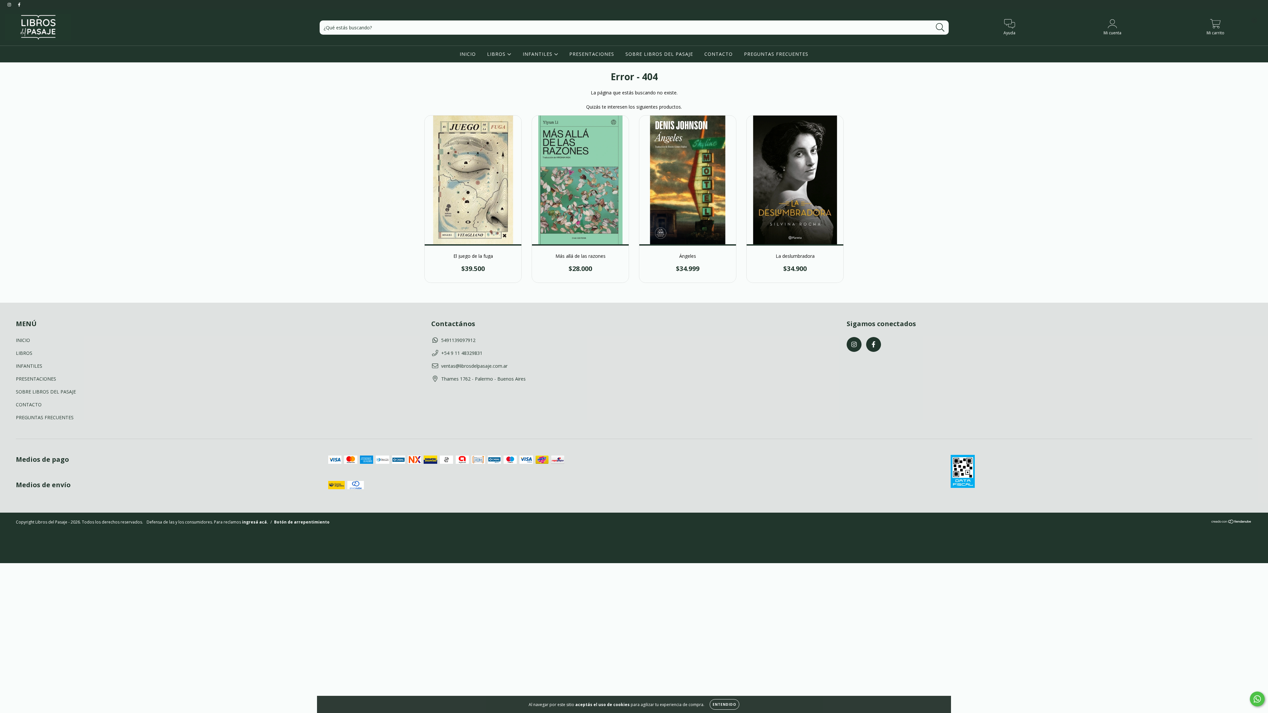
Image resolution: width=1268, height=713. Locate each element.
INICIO (468, 54)
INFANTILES (538, 54)
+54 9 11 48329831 (461, 353)
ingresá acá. (255, 522)
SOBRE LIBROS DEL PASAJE (659, 54)
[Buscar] (940, 27)
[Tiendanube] (1231, 522)
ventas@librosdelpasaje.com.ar (474, 366)
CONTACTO (718, 54)
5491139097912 (458, 340)
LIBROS (497, 54)
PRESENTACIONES (591, 54)
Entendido (724, 704)
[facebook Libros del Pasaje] (19, 4)
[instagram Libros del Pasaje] (10, 4)
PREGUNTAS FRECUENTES (776, 54)
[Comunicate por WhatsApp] (1257, 699)
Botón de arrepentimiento (302, 522)
